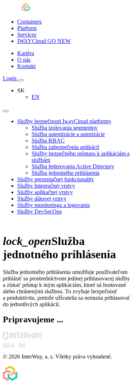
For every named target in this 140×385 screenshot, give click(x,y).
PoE (22, 344)
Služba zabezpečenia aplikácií (65, 147)
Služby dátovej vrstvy (41, 199)
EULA (8, 344)
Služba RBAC (48, 141)
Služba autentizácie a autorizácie (68, 134)
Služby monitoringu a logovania (53, 205)
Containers (29, 22)
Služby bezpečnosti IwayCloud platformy (64, 121)
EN (35, 97)
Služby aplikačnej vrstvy (45, 192)
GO (44, 41)
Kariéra (25, 53)
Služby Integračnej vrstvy (46, 186)
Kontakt (26, 66)
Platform (27, 28)
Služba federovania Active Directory (73, 166)
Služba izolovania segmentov (65, 128)
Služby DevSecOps (39, 211)
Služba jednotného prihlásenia (65, 173)
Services (26, 35)
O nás (24, 60)
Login (10, 78)
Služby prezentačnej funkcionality (55, 179)
